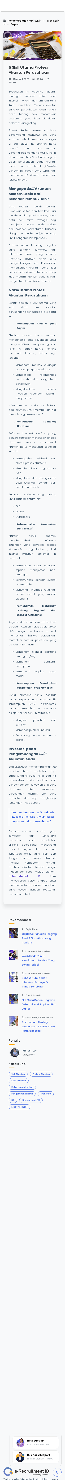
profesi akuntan (41, 1074)
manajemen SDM (31, 1100)
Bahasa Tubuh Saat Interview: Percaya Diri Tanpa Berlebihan (35, 982)
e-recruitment (19, 1106)
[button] (57, 1472)
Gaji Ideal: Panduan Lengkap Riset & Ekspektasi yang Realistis (39, 938)
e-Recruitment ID (24, 876)
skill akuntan (18, 1074)
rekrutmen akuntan (22, 1087)
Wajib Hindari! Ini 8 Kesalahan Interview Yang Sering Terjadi (38, 960)
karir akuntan (18, 1080)
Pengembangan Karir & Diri (25, 20)
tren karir (46, 1093)
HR (12, 1100)
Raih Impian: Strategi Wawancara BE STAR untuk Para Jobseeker (38, 1026)
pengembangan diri (22, 1093)
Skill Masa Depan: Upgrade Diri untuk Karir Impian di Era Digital (39, 1004)
